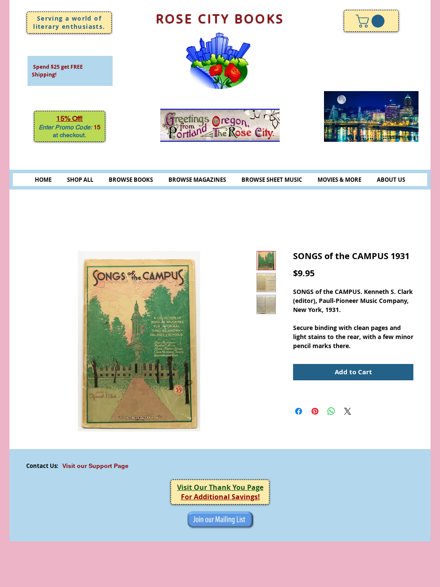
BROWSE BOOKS (131, 179)
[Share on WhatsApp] (331, 411)
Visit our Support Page (95, 465)
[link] (372, 21)
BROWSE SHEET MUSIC (271, 179)
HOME (43, 179)
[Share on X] (347, 411)
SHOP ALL (80, 179)
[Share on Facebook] (298, 411)
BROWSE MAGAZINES (197, 179)
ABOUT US (391, 179)
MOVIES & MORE (339, 179)
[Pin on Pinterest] (315, 411)
